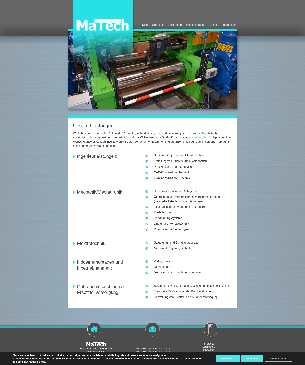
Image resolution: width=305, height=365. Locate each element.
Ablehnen (252, 358)
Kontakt (213, 24)
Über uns (158, 24)
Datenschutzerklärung (127, 358)
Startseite (209, 343)
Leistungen (175, 24)
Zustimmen (227, 358)
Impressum (229, 24)
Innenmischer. (200, 137)
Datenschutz (208, 346)
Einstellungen (278, 358)
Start (145, 24)
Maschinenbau (195, 24)
